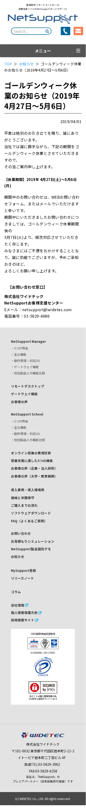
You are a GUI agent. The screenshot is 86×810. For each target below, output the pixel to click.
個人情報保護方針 (24, 612)
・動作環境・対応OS (25, 360)
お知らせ (27, 63)
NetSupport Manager (28, 341)
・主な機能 (18, 354)
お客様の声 (19, 401)
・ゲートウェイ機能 (25, 367)
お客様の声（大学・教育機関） (34, 476)
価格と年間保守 (22, 497)
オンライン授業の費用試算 (31, 452)
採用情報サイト (22, 620)
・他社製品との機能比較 (28, 373)
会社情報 (17, 605)
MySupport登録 (23, 570)
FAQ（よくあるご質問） (29, 520)
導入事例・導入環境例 (27, 489)
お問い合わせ (21, 533)
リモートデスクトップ (27, 386)
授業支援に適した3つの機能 (32, 460)
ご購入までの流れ (24, 505)
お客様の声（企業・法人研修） (34, 468)
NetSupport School (27, 414)
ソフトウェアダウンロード (31, 513)
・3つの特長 (19, 348)
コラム (16, 591)
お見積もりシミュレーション (32, 541)
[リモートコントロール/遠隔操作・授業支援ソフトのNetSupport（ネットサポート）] (43, 19)
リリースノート (22, 578)
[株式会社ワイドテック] (42, 737)
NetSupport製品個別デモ (31, 548)
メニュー (43, 51)
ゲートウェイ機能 (24, 393)
